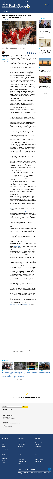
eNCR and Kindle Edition (39, 448)
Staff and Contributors (39, 459)
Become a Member (21, 442)
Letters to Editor (21, 459)
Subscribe (49, 9)
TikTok (34, 469)
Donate (50, 11)
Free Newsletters (38, 446)
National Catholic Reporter (26, 304)
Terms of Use (26, 472)
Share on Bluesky (27, 53)
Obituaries (3, 462)
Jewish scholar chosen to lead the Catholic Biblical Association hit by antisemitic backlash (7, 374)
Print (35, 53)
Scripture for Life (5, 449)
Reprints (19, 463)
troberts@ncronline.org (5, 57)
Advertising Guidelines (21, 472)
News (3, 19)
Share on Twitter (31, 53)
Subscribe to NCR (38, 440)
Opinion (3, 446)
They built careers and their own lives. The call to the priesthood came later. (45, 88)
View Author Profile (4, 56)
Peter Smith (4, 378)
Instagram (32, 469)
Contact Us (20, 454)
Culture (27, 370)
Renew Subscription (39, 442)
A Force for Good (16, 246)
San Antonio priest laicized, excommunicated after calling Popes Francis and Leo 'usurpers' (45, 33)
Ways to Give (20, 446)
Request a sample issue (39, 449)
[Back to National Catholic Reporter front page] (16, 6)
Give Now (19, 440)
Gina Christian (16, 379)
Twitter (25, 469)
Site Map (34, 472)
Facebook (27, 469)
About (36, 454)
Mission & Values (38, 456)
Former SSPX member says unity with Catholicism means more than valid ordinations (45, 52)
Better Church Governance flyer (15, 304)
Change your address (22, 461)
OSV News (20, 379)
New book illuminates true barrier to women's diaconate (31, 374)
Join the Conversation (5, 59)
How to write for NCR (22, 456)
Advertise (3, 464)
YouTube (29, 469)
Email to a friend (33, 53)
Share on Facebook (29, 53)
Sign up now (47, 5)
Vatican (6, 19)
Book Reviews (30, 368)
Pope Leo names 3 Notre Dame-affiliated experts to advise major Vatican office (45, 70)
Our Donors (20, 449)
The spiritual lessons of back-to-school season (44, 373)
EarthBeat (3, 454)
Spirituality (41, 370)
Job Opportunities (21, 457)
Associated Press (8, 378)
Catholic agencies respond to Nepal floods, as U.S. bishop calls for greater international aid (19, 375)
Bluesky (23, 469)
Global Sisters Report (7, 11)
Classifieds (3, 460)
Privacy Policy (37, 457)
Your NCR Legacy (21, 448)
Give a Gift (37, 444)
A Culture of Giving (21, 444)
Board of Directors (38, 461)
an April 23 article (22, 211)
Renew (46, 9)
